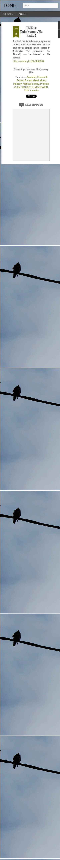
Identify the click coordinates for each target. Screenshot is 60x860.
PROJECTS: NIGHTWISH (34, 87)
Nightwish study (31, 83)
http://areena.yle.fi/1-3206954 (28, 61)
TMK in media (31, 90)
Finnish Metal (31, 80)
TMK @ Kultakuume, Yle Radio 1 (31, 31)
